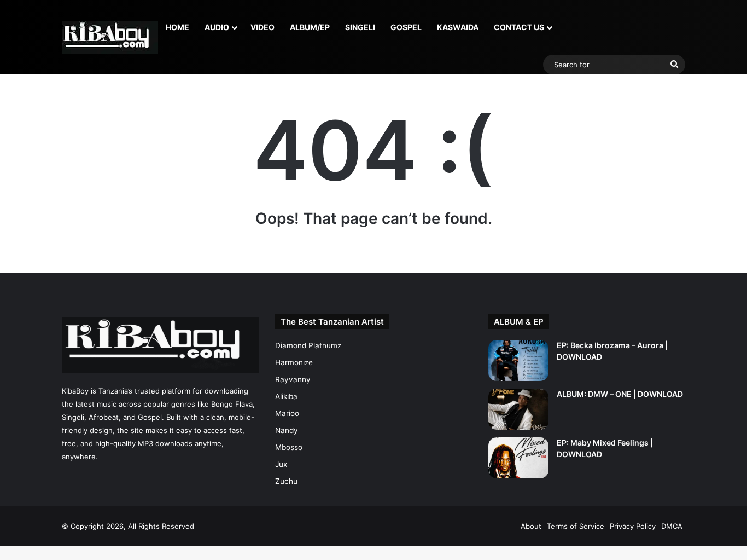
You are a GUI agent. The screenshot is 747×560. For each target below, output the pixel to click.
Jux (281, 464)
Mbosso (288, 447)
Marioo (287, 413)
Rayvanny (293, 379)
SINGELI (360, 27)
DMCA (671, 526)
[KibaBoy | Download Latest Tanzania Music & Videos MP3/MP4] (110, 37)
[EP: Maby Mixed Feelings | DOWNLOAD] (518, 457)
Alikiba (286, 396)
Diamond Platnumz (308, 345)
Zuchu (286, 481)
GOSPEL (406, 27)
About (531, 526)
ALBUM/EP (310, 27)
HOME (177, 27)
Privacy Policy (633, 526)
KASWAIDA (457, 27)
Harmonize (294, 362)
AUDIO (217, 27)
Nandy (286, 430)
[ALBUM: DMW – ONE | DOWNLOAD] (518, 409)
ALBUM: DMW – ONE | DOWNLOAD (620, 394)
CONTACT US (519, 27)
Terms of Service (575, 526)
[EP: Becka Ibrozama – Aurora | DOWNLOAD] (518, 360)
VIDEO (262, 27)
